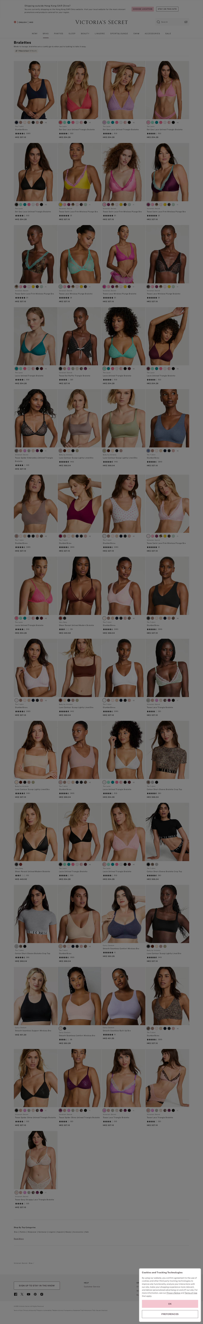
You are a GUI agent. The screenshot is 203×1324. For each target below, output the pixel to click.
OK (170, 1304)
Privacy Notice (173, 1293)
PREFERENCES (170, 1314)
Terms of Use (191, 1293)
